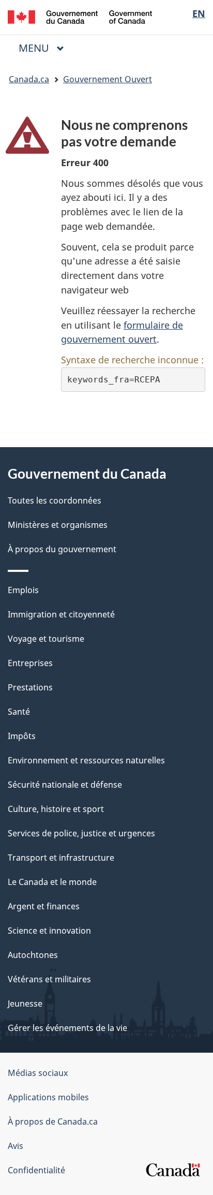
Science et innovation (49, 930)
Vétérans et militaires (49, 979)
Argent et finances (44, 906)
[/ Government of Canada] (80, 16)
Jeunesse (25, 1003)
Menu (45, 48)
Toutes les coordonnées (54, 500)
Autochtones (33, 955)
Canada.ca (29, 79)
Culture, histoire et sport (56, 809)
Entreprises (30, 663)
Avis (15, 1146)
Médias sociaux (38, 1073)
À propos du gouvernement (62, 549)
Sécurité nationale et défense (65, 784)
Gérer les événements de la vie (67, 1028)
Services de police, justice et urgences (81, 833)
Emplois (23, 590)
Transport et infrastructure (61, 857)
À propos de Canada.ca (53, 1121)
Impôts (22, 736)
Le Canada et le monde (52, 882)
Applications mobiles (48, 1097)
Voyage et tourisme (46, 638)
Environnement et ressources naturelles (86, 760)
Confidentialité (36, 1170)
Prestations (30, 687)
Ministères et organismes (58, 524)
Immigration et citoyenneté (61, 614)
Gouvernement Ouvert (107, 79)
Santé (19, 711)
